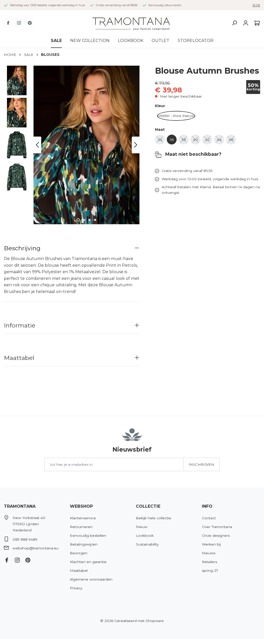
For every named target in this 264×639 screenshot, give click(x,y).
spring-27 (210, 570)
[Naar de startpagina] (131, 23)
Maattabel (19, 357)
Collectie (148, 506)
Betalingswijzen (83, 544)
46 (232, 140)
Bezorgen (78, 553)
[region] (71, 145)
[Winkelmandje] (255, 23)
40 (196, 140)
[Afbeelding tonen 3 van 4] (89, 220)
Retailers (209, 562)
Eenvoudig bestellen (88, 535)
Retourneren (81, 527)
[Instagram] (19, 23)
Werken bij (211, 544)
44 (220, 140)
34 (161, 140)
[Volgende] (135, 144)
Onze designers (216, 535)
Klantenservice (83, 518)
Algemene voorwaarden (91, 579)
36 (173, 140)
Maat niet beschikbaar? (192, 154)
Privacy (76, 588)
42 (208, 140)
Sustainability (147, 544)
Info (207, 506)
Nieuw (141, 527)
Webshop (81, 506)
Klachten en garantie (88, 562)
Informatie (19, 325)
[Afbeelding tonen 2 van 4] (84, 220)
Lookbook (145, 535)
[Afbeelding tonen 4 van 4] (95, 220)
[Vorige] (37, 144)
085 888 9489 (25, 539)
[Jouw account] (245, 23)
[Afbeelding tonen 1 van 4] (78, 220)
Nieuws (208, 553)
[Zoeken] (234, 23)
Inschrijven (201, 464)
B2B (256, 5)
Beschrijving (22, 248)
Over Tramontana (217, 527)
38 (185, 140)
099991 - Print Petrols (176, 117)
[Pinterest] (30, 23)
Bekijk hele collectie (153, 518)
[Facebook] (8, 23)
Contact (209, 518)
